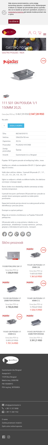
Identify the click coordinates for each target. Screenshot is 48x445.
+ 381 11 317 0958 (11, 408)
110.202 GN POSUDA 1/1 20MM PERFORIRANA (12, 299)
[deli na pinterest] (23, 234)
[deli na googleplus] (17, 234)
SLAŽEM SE (14, 21)
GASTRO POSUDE (10, 52)
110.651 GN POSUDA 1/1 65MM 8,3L (12, 332)
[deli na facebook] (5, 234)
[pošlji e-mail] (29, 234)
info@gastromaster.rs (13, 405)
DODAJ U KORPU (16, 125)
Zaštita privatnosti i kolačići (12, 423)
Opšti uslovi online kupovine (12, 426)
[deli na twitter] (11, 234)
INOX (22, 52)
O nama (5, 419)
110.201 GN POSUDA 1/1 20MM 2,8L (36, 266)
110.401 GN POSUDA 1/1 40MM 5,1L (36, 299)
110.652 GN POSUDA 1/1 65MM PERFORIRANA (36, 332)
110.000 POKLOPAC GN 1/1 (12, 266)
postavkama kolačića (16, 12)
